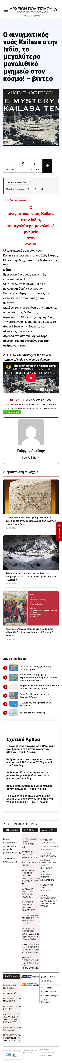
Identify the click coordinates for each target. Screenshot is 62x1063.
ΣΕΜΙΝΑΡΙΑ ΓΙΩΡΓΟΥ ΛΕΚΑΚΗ (48, 854)
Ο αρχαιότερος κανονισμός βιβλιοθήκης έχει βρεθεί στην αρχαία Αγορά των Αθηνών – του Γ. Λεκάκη (30, 749)
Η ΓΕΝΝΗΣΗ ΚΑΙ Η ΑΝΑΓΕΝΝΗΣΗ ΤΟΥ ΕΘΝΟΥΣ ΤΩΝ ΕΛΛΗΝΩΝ (30, 919)
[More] (47, 166)
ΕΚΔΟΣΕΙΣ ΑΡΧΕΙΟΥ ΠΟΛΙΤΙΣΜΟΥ (49, 848)
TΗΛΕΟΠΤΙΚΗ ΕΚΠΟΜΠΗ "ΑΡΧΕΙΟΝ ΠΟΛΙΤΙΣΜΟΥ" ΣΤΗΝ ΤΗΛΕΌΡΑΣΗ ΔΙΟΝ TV (31, 877)
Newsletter (59, 531)
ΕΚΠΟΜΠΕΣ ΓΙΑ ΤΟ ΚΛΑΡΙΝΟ (12, 1007)
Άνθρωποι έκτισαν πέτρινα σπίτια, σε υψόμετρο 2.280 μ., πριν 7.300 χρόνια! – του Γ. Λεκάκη (30, 762)
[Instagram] (45, 981)
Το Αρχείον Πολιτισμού (45, 1000)
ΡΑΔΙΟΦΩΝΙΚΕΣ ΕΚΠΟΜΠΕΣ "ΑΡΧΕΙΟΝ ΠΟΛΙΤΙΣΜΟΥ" (10, 989)
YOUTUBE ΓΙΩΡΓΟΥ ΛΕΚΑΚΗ (31, 863)
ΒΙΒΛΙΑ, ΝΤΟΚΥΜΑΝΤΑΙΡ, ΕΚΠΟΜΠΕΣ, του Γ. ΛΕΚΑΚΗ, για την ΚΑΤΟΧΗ (48, 900)
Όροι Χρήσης (46, 987)
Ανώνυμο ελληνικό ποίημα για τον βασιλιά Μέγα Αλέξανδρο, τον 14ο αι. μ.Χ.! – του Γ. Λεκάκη (28, 775)
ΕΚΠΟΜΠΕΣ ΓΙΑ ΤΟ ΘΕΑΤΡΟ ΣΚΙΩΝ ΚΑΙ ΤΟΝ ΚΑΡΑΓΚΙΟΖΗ (12, 1038)
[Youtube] (50, 981)
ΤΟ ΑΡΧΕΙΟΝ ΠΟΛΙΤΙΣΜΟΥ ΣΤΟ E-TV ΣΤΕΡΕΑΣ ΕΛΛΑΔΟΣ (30, 892)
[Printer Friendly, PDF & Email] (12, 413)
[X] (48, 981)
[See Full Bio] (38, 457)
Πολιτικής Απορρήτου (49, 995)
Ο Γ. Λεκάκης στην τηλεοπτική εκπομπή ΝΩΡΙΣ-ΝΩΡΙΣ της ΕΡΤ (29, 842)
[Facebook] (42, 981)
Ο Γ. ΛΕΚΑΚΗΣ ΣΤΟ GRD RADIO (12, 1028)
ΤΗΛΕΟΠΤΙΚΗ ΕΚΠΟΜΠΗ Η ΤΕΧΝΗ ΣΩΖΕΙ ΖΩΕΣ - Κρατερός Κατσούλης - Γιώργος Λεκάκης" (31, 933)
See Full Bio (29, 457)
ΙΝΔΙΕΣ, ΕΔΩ (43, 400)
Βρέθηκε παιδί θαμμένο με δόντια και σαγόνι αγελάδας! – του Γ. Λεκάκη (29, 787)
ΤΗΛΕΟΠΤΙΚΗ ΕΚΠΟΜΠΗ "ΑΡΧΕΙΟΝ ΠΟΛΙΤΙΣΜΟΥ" (28, 906)
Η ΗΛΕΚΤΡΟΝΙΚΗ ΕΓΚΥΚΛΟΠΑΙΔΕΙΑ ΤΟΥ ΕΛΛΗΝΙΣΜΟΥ (31, 14)
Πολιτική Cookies (48, 991)
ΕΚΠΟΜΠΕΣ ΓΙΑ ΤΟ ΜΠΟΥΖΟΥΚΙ (12, 999)
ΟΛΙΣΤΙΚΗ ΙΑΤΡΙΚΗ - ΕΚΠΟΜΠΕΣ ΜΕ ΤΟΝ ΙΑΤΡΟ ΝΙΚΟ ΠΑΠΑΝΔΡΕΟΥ (11, 1018)
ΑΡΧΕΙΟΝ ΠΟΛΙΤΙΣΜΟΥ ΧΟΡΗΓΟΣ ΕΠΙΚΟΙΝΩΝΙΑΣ (47, 875)
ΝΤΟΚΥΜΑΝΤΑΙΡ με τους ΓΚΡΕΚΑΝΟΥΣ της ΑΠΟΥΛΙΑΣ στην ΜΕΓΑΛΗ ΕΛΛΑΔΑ (31, 948)
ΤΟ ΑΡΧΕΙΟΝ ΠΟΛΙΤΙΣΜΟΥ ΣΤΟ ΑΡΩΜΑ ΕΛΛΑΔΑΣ (30, 855)
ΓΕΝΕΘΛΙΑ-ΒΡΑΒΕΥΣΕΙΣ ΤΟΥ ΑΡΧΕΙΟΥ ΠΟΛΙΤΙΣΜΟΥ (48, 863)
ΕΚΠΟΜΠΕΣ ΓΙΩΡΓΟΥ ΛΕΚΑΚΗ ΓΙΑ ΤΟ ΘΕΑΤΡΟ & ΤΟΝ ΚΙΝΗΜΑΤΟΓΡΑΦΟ (30, 962)
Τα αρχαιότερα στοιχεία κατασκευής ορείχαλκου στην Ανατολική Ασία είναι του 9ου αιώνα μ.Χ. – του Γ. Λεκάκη (29, 799)
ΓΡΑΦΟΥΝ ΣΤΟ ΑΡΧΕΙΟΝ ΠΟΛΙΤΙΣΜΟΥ (47, 888)
